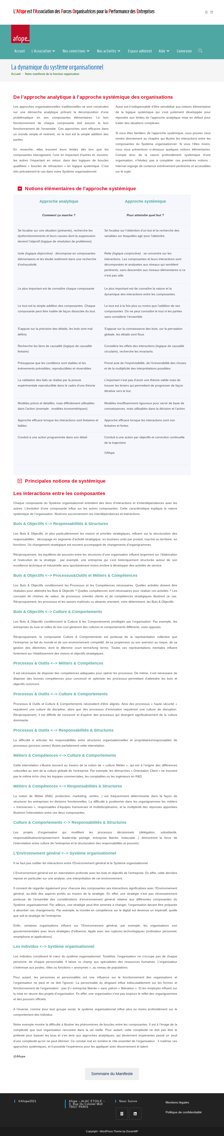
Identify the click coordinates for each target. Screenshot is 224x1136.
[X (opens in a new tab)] (206, 12)
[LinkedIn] (135, 1114)
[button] (102, 188)
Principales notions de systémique (65, 481)
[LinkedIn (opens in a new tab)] (211, 12)
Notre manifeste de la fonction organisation (52, 74)
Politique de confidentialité (184, 1112)
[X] (122, 1114)
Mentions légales (177, 1102)
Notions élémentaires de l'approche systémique (80, 188)
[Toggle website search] (200, 51)
